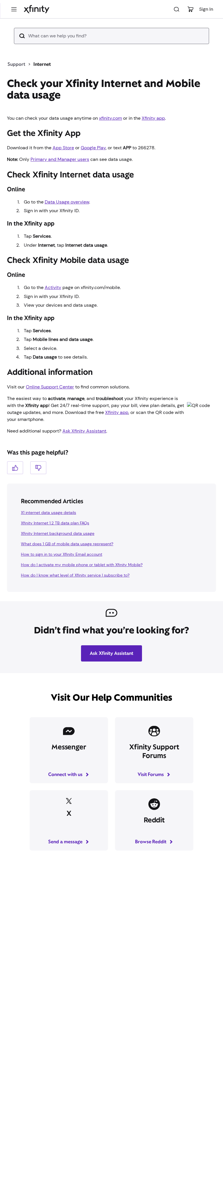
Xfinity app (153, 118)
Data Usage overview (67, 202)
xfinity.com (110, 118)
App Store (63, 148)
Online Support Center (50, 387)
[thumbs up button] (15, 467)
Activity (53, 287)
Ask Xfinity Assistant (84, 431)
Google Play (93, 148)
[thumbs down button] (38, 467)
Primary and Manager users (59, 159)
